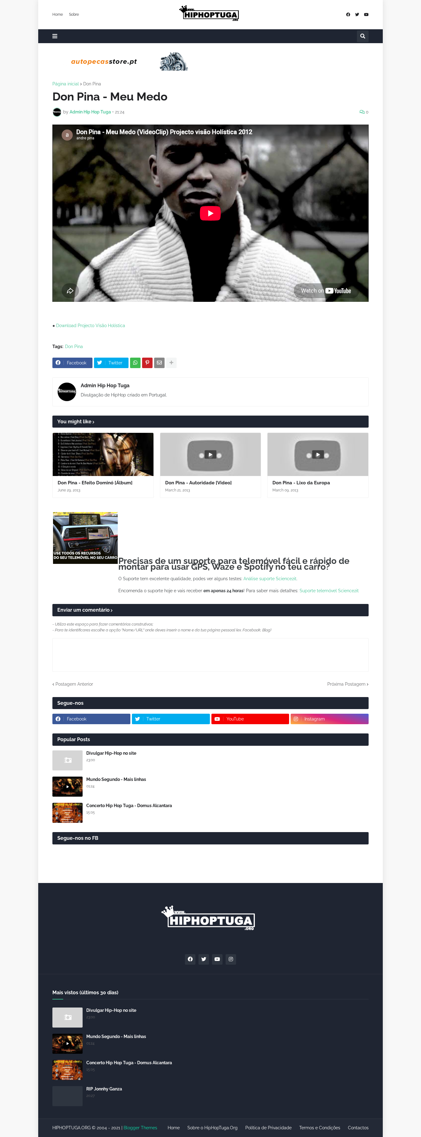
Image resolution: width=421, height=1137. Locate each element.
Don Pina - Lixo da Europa (301, 483)
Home (57, 14)
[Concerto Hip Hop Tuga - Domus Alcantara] (67, 813)
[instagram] (231, 959)
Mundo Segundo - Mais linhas (116, 779)
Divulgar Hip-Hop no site (111, 753)
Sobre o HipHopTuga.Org (212, 1127)
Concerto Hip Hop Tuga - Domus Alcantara (129, 805)
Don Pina (92, 84)
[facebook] (348, 14)
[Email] (159, 363)
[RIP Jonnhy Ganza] (67, 1096)
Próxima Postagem (346, 684)
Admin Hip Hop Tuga (105, 385)
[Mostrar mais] (171, 363)
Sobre (74, 14)
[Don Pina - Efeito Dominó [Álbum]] (103, 454)
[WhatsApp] (135, 363)
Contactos (358, 1127)
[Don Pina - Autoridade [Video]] (210, 454)
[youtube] (366, 14)
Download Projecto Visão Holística (90, 325)
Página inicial (65, 84)
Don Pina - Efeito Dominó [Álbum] (95, 483)
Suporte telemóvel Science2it (329, 590)
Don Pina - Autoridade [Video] (198, 483)
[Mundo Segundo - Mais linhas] (67, 787)
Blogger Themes (140, 1127)
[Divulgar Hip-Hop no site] (67, 760)
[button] (54, 36)
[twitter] (357, 14)
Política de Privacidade (268, 1127)
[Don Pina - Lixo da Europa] (318, 454)
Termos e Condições (319, 1127)
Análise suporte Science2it (269, 578)
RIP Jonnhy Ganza (104, 1088)
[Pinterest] (147, 363)
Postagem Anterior (74, 684)
